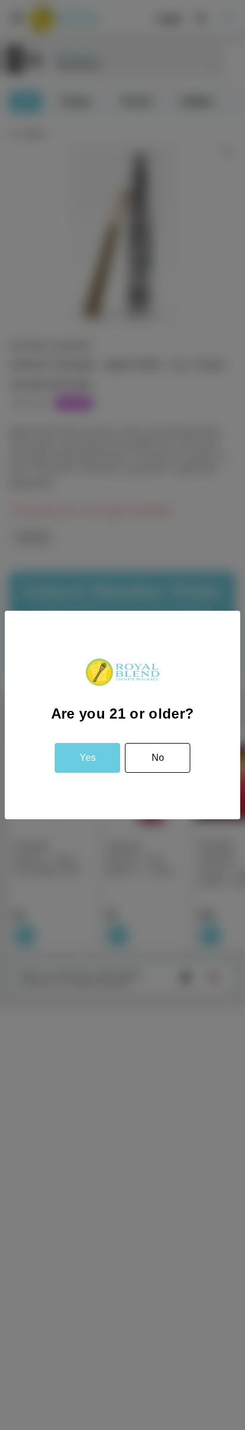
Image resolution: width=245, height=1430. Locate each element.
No (158, 758)
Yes (88, 758)
